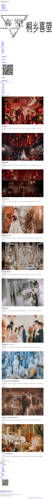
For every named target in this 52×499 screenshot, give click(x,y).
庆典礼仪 (3, 44)
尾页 (9, 461)
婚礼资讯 (3, 42)
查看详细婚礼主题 (4, 132)
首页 (2, 41)
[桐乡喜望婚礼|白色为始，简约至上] (22, 233)
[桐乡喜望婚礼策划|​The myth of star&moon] (22, 342)
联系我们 (4, 10)
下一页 (7, 461)
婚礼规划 (3, 470)
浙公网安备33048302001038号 (4, 491)
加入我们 (6, 10)
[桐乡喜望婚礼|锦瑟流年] (22, 160)
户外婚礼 (3, 473)
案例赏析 (3, 43)
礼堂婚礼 (3, 475)
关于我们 (1, 10)
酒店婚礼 (3, 474)
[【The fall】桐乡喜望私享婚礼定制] (22, 451)
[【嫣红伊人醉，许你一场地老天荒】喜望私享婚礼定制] (22, 415)
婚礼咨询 (3, 471)
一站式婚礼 (3, 469)
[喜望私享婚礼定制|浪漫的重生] (22, 269)
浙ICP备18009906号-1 (10, 491)
